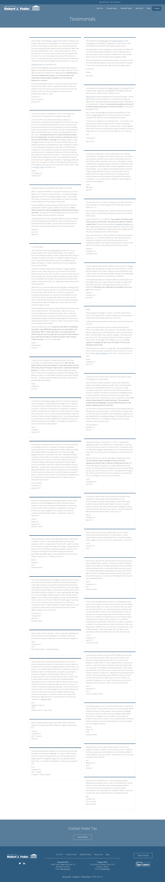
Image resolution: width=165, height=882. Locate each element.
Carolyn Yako (96, 115)
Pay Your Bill (66, 877)
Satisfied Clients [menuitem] (126, 8)
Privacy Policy (85, 877)
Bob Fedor (56, 250)
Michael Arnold (36, 64)
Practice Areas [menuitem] (112, 8)
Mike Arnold (90, 97)
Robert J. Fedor (52, 41)
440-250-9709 (104, 2)
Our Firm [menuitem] (100, 8)
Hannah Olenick (117, 41)
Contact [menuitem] (156, 8)
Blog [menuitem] (148, 8)
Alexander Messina (122, 224)
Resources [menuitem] (139, 8)
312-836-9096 (105, 869)
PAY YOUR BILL (115, 2)
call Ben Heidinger (101, 353)
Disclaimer (76, 877)
